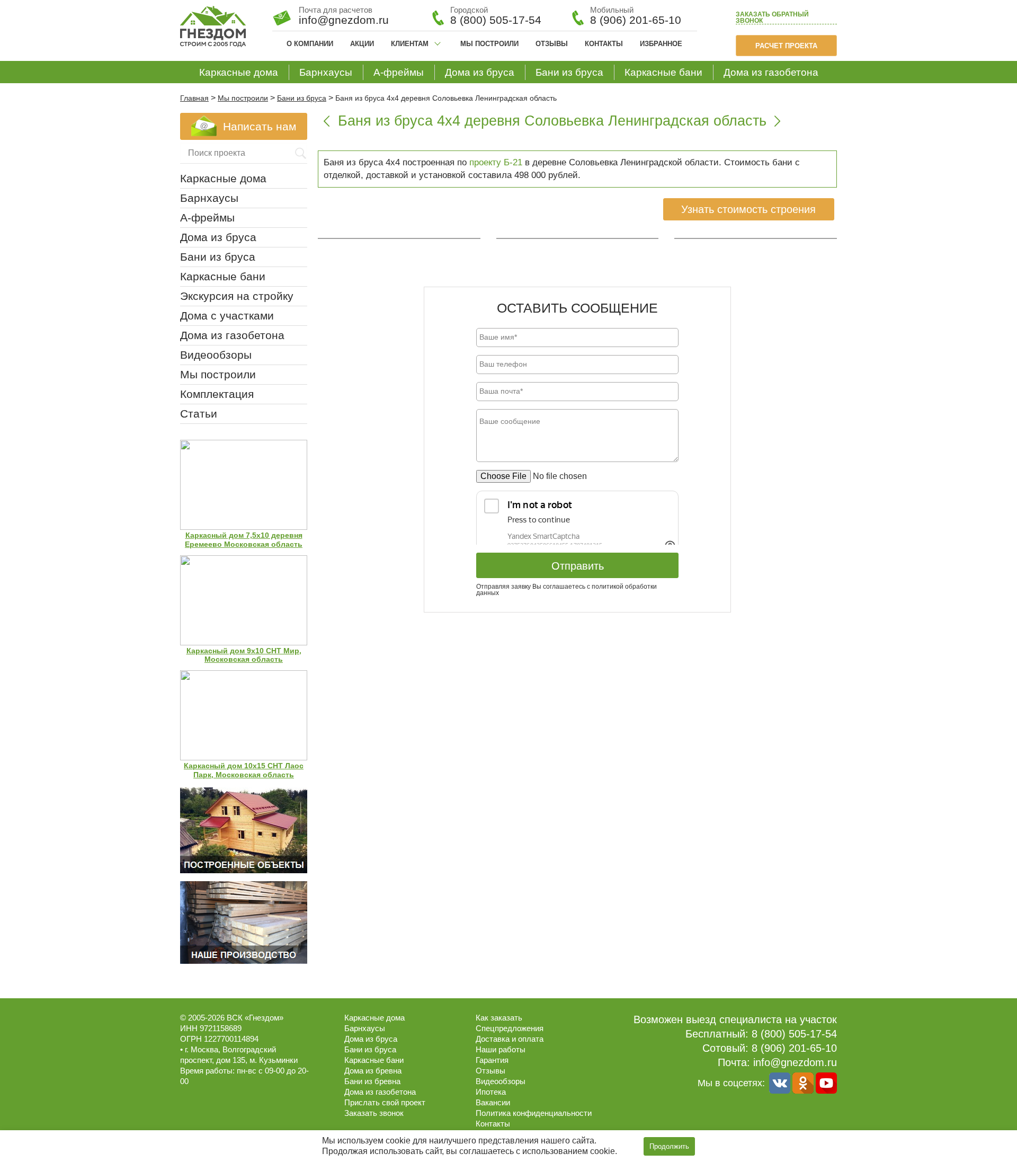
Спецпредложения (509, 1028)
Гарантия (492, 1060)
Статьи (198, 413)
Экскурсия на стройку (236, 296)
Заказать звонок (772, 17)
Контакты (604, 44)
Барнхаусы (325, 72)
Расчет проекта (786, 46)
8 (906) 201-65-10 (635, 20)
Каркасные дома (238, 72)
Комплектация (217, 394)
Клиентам (410, 44)
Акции (362, 44)
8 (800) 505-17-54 (495, 20)
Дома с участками (227, 315)
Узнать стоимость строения (748, 209)
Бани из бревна (372, 1081)
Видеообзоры (216, 355)
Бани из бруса (569, 72)
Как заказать (499, 1017)
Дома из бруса (479, 72)
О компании (310, 44)
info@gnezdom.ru (795, 1062)
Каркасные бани (663, 72)
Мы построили (489, 44)
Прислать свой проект (384, 1102)
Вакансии (493, 1102)
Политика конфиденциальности (534, 1112)
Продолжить (669, 1146)
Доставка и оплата (509, 1038)
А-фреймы (398, 72)
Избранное (661, 44)
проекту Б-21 (495, 162)
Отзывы (552, 44)
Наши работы (500, 1049)
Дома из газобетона (771, 72)
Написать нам (259, 126)
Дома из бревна (373, 1070)
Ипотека (491, 1091)
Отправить (577, 566)
